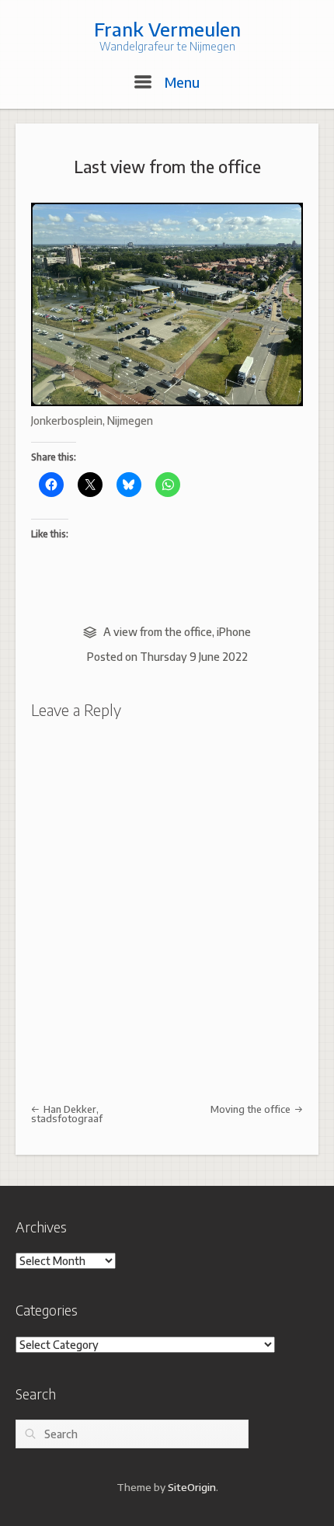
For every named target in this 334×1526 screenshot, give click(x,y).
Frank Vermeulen (167, 28)
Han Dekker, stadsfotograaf (67, 1114)
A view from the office (157, 631)
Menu (180, 82)
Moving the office (251, 1109)
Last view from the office (167, 166)
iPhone (234, 631)
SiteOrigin (192, 1486)
